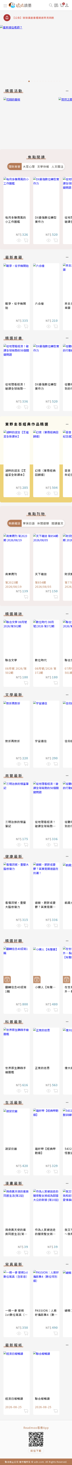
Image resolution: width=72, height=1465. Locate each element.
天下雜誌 (41, 574)
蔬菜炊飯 (11, 1149)
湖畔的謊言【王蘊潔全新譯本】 (15, 472)
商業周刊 (11, 574)
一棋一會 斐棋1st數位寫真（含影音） (16, 1314)
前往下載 (36, 1450)
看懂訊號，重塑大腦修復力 (15, 904)
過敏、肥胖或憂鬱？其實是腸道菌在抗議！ (45, 906)
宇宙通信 (41, 741)
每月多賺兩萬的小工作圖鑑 (15, 219)
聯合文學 (11, 660)
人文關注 (57, 166)
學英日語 (29, 523)
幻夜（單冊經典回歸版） (45, 472)
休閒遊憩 (43, 523)
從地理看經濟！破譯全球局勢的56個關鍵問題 (15, 388)
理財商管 (14, 166)
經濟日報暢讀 (14, 1398)
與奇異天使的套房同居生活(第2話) (15, 1234)
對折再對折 (12, 741)
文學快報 (43, 166)
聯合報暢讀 (42, 1398)
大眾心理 (29, 166)
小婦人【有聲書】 (47, 987)
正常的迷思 (42, 1068)
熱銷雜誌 (14, 523)
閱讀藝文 (57, 523)
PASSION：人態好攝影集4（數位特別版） (46, 1314)
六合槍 (39, 303)
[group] (36, 55)
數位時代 (41, 660)
